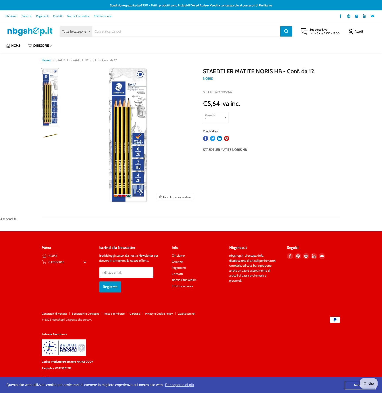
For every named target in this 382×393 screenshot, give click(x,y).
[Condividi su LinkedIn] (219, 138)
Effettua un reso (103, 16)
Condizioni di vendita (54, 313)
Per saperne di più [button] (179, 385)
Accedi (359, 31)
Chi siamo (11, 16)
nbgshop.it (236, 255)
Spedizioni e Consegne (85, 313)
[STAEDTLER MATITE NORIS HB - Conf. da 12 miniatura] (50, 97)
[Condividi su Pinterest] (226, 138)
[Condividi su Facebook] (205, 138)
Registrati (110, 287)
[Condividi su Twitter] (212, 138)
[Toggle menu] (85, 262)
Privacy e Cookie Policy (159, 313)
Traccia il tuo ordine (78, 16)
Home (46, 60)
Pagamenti (42, 16)
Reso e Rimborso (114, 313)
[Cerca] (286, 31)
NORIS (208, 79)
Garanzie (27, 16)
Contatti (58, 16)
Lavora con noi (186, 313)
